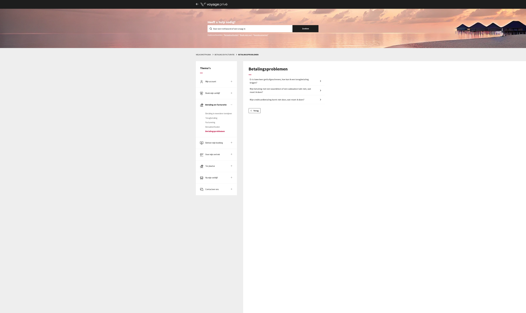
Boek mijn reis (246, 35)
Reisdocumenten (261, 35)
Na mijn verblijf (211, 177)
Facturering (210, 122)
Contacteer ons (212, 189)
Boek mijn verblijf (212, 93)
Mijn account (210, 81)
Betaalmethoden (231, 35)
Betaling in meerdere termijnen (218, 113)
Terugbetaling (211, 118)
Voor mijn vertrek (212, 154)
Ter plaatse (210, 166)
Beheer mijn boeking (214, 142)
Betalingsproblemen (248, 54)
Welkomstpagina (203, 54)
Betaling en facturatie (225, 54)
